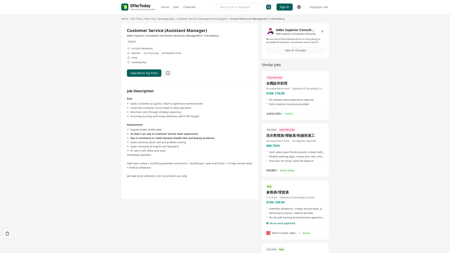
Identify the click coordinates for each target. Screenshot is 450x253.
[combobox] (243, 7)
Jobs (176, 7)
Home (165, 7)
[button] (295, 50)
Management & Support (213, 18)
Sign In (284, 7)
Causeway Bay (165, 18)
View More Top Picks (144, 73)
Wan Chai (150, 18)
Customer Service (187, 18)
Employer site (319, 7)
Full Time (136, 18)
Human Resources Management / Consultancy (257, 18)
